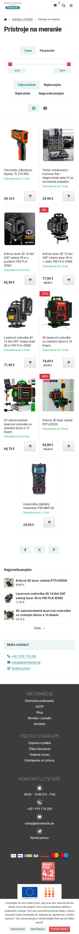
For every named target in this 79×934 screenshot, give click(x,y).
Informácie (39, 694)
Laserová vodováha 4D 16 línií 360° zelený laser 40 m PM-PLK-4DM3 (19, 341)
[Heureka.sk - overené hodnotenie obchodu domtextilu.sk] (32, 871)
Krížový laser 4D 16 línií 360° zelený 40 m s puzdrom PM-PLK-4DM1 (19, 259)
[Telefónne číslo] (39, 802)
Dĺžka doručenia (39, 749)
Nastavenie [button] (18, 929)
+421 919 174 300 (24, 656)
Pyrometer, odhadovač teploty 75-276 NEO (18, 172)
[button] (30, 196)
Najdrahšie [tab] (22, 93)
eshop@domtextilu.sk (26, 662)
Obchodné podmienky (39, 701)
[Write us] (39, 831)
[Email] (39, 817)
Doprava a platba (39, 743)
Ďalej (37, 628)
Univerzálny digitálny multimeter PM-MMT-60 (38, 506)
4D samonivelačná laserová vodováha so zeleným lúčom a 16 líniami (18, 426)
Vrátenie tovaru (40, 754)
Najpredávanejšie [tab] (51, 93)
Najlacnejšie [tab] (52, 85)
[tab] (34, 108)
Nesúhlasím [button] (38, 929)
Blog (39, 712)
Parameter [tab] (47, 50)
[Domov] (14, 5)
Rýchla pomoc (21, 668)
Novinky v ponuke (39, 718)
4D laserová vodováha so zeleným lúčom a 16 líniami (57, 341)
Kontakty (39, 724)
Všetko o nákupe (39, 736)
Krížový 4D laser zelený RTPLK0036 (57, 422)
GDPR (39, 706)
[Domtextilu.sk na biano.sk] (48, 871)
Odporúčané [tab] (26, 85)
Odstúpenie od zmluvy (40, 760)
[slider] (10, 64)
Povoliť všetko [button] (59, 929)
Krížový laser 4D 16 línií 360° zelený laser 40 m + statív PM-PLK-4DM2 (57, 257)
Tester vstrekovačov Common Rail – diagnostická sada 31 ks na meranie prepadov (57, 175)
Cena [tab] (28, 50)
